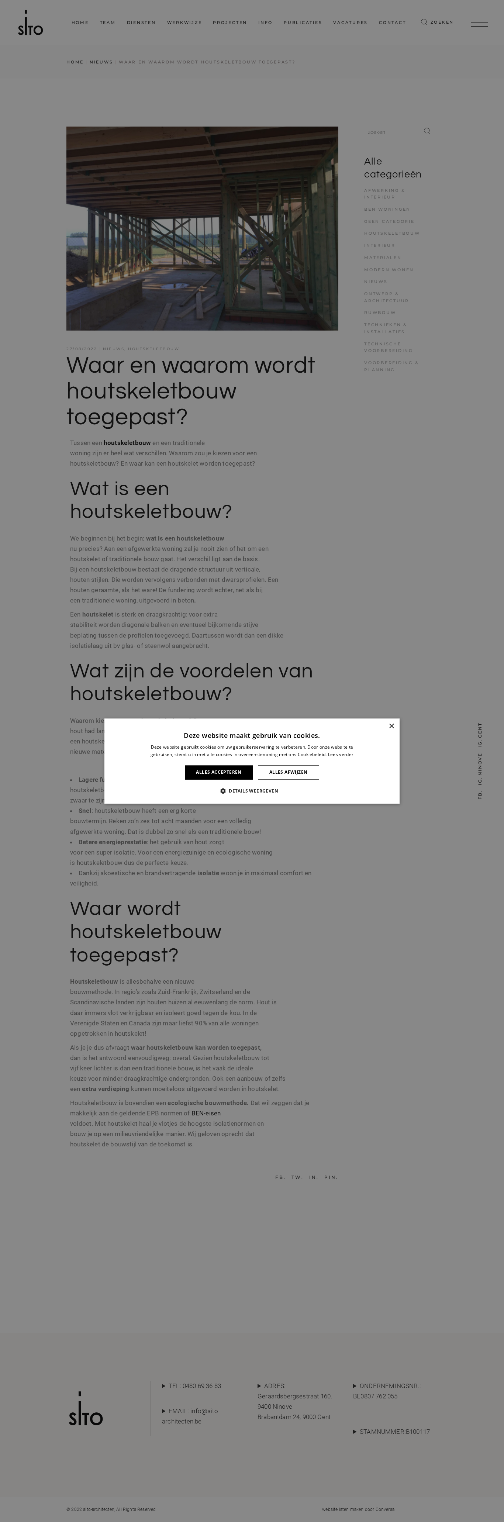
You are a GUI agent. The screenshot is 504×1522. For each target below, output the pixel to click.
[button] (252, 790)
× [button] (391, 726)
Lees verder (340, 754)
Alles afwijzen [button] (288, 772)
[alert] (252, 761)
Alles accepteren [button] (218, 772)
